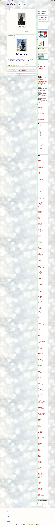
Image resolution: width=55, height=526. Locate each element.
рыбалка (39, 415)
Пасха (39, 366)
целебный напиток (40, 473)
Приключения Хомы (40, 388)
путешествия (39, 394)
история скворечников (40, 261)
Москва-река (39, 323)
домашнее (39, 242)
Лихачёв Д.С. (39, 301)
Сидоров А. (39, 421)
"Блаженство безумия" (41, 156)
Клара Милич (39, 272)
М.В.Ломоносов (21, 56)
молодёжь (39, 317)
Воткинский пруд (40, 207)
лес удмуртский (40, 296)
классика (39, 273)
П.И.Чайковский (40, 360)
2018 (39, 132)
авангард (39, 160)
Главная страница (40, 106)
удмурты (39, 455)
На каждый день (40, 107)
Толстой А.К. (39, 443)
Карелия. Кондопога (40, 267)
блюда (39, 178)
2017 (39, 133)
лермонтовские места (40, 295)
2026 (39, 124)
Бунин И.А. (39, 186)
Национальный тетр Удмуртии (41, 334)
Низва (39, 336)
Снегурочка (39, 426)
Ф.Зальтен (39, 461)
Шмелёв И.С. (39, 489)
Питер (39, 378)
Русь (39, 71)
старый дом (39, 431)
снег (38, 425)
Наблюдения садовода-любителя (42, 112)
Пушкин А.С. (39, 395)
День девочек (39, 219)
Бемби (39, 174)
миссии (39, 312)
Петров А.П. (39, 372)
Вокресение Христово (40, 202)
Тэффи (39, 449)
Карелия (39, 266)
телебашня (39, 439)
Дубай (39, 247)
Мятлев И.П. (39, 329)
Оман (38, 352)
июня (40, 138)
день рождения (40, 230)
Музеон (39, 328)
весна (38, 192)
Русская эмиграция (40, 414)
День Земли (39, 224)
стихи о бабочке (40, 433)
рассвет (39, 396)
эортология (39, 494)
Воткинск (39, 204)
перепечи (39, 370)
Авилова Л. (39, 162)
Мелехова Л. (39, 311)
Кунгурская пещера (40, 289)
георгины (39, 212)
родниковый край (40, 402)
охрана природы (40, 359)
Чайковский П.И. (40, 478)
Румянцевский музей (40, 409)
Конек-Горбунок (40, 279)
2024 (39, 126)
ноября (40, 135)
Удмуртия (39, 451)
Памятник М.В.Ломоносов (22, 51)
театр (38, 438)
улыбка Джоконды (40, 457)
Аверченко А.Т (40, 161)
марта (40, 141)
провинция (39, 389)
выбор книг (39, 211)
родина (39, 400)
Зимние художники (40, 254)
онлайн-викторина (40, 353)
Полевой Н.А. (39, 383)
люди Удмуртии (40, 303)
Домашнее (39, 108)
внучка (39, 197)
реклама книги (40, 397)
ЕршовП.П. (39, 248)
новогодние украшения (41, 341)
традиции (39, 444)
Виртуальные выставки (41, 119)
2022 (39, 128)
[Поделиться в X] (26, 31)
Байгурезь (39, 172)
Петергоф (39, 371)
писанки (39, 377)
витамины (39, 196)
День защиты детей (40, 223)
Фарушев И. (39, 462)
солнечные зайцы (40, 427)
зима (38, 253)
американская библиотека (41, 167)
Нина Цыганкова (40, 340)
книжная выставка (40, 277)
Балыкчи (39, 173)
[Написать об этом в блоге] (25, 31)
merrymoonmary (31, 524)
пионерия (39, 376)
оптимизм (39, 354)
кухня (38, 290)
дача (38, 217)
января (40, 148)
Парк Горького (40, 364)
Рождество (39, 403)
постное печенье (40, 385)
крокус (39, 285)
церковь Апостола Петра (41, 474)
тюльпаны (39, 450)
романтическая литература (41, 406)
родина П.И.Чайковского (41, 401)
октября (41, 136)
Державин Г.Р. (39, 236)
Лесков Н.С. (39, 297)
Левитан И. (39, 291)
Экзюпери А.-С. (40, 490)
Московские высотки (15, 65)
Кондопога (39, 278)
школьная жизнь (40, 488)
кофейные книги (40, 283)
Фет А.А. (39, 467)
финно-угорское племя (41, 469)
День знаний (39, 225)
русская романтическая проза (41, 413)
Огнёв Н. (39, 347)
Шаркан (39, 484)
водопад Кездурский (40, 198)
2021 (39, 129)
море (38, 318)
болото (39, 180)
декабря (41, 134)
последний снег (40, 384)
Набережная (39, 330)
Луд (38, 302)
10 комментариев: (21, 31)
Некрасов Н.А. (40, 335)
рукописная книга (40, 407)
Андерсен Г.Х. (39, 168)
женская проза (40, 249)
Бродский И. (39, 184)
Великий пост (39, 191)
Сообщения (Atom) (24, 70)
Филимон (39, 468)
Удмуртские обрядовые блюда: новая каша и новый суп (44, 82)
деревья (39, 235)
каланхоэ (39, 265)
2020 (39, 130)
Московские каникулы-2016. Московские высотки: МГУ (18, 37)
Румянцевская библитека (41, 408)
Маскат (39, 307)
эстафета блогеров (40, 495)
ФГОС (39, 463)
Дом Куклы (39, 241)
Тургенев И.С (39, 445)
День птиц (39, 229)
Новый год (39, 342)
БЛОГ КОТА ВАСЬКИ (41, 64)
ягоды (39, 496)
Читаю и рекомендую (40, 114)
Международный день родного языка (42, 309)
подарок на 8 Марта (40, 382)
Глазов (39, 213)
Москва (11, 65)
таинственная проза (40, 437)
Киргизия (39, 271)
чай (38, 477)
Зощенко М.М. (40, 255)
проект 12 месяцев (40, 390)
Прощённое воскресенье (41, 391)
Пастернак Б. (39, 365)
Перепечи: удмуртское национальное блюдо (44, 76)
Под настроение (16, 4)
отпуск (39, 358)
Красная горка (40, 284)
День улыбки (39, 231)
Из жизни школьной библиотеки (42, 118)
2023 (39, 127)
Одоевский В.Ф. (40, 348)
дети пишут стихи (40, 237)
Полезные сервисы (40, 120)
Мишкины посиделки (40, 316)
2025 (39, 125)
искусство (39, 259)
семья (39, 420)
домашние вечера (40, 243)
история (39, 260)
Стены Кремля (40, 432)
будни (39, 185)
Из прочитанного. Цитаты (41, 113)
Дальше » (9, 29)
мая (40, 139)
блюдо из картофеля (40, 179)
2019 (39, 131)
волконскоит (39, 203)
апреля (40, 140)
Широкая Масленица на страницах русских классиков (44, 99)
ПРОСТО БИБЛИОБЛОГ (42, 66)
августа (40, 137)
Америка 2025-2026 (40, 166)
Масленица (39, 308)
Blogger (38, 524)
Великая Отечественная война (42, 190)
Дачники (39, 218)
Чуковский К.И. (40, 483)
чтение (39, 482)
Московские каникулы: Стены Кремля (14, 11)
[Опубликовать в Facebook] (27, 31)
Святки (39, 419)
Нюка (38, 346)
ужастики (39, 456)
